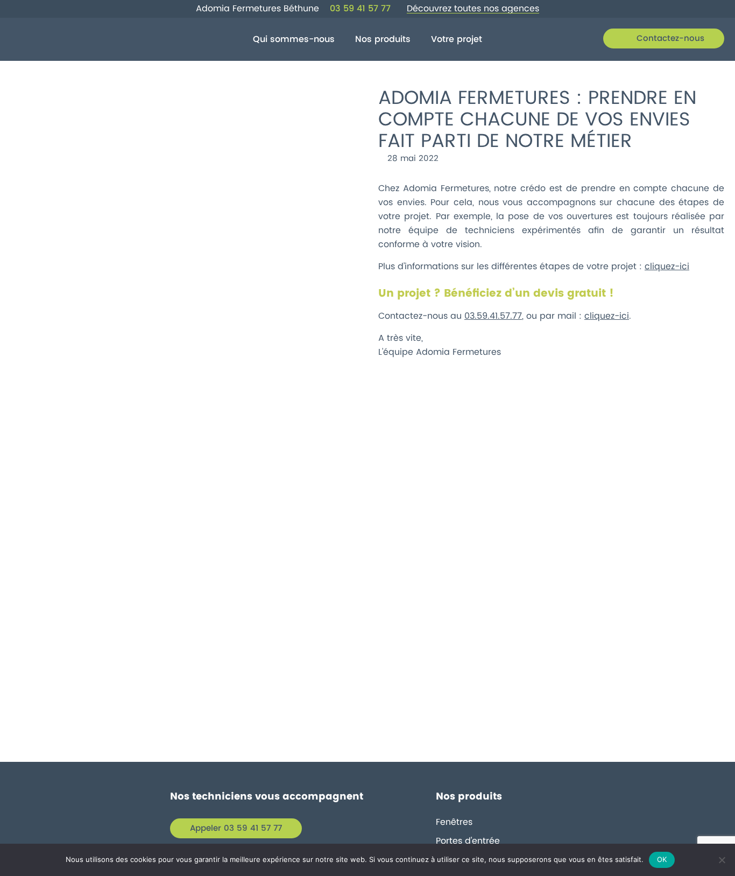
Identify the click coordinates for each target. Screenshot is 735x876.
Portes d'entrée (468, 841)
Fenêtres (454, 822)
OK (662, 859)
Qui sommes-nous (294, 39)
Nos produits (383, 39)
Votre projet (456, 39)
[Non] (721, 859)
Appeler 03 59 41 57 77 (236, 828)
